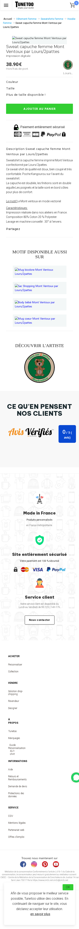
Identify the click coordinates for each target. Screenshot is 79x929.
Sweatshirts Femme (52, 19)
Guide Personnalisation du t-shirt (12, 749)
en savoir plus (40, 914)
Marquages (12, 738)
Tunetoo (12, 731)
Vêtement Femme (26, 19)
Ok (68, 887)
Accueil (7, 19)
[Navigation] (6, 5)
